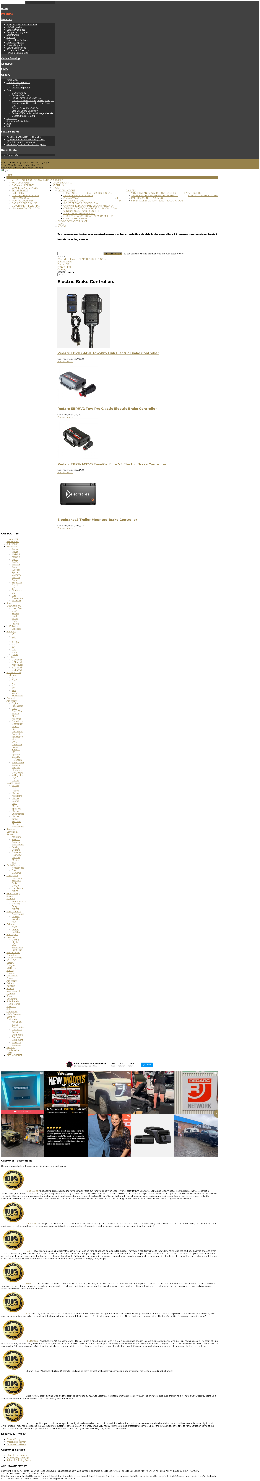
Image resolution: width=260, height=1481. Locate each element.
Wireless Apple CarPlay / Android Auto (17, 575)
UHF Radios (12, 626)
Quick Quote (9, 149)
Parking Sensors (16, 848)
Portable (16, 932)
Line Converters (17, 730)
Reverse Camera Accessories (18, 842)
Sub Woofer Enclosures (17, 693)
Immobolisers (19, 901)
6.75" (14, 647)
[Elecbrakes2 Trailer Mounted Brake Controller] (77, 513)
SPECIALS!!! (12, 544)
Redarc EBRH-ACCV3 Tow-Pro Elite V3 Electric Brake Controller (111, 464)
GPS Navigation (17, 596)
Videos (9, 126)
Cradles (16, 916)
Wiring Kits (17, 775)
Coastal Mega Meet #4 (23, 116)
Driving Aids (12, 875)
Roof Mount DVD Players (15, 620)
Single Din (17, 582)
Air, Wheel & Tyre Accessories (18, 1024)
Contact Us (12, 155)
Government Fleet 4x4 (17, 50)
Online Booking (10, 58)
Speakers (11, 631)
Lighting (10, 937)
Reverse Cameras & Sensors (11, 832)
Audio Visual (15, 550)
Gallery (5, 74)
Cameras (16, 852)
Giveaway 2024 (19, 93)
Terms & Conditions (16, 1444)
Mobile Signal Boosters (13, 1005)
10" (13, 685)
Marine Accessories (18, 825)
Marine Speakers (16, 807)
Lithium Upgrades (15, 42)
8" (13, 683)
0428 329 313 (8, 160)
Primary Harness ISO (16, 749)
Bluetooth (17, 590)
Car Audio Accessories (12, 699)
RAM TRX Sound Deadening (20, 142)
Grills (14, 708)
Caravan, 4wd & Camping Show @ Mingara (33, 100)
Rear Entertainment (13, 604)
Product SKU (63, 264)
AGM (14, 927)
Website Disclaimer (16, 1442)
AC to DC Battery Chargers (11, 963)
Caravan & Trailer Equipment (17, 1032)
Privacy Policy (13, 1439)
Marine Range (13, 783)
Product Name (64, 261)
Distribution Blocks (17, 725)
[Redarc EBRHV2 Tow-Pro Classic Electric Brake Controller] (77, 402)
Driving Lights (15, 941)
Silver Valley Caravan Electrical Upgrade (26, 144)
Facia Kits (17, 734)
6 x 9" (14, 652)
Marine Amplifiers (17, 794)
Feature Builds (10, 131)
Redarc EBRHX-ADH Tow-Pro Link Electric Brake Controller (108, 353)
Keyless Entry (16, 905)
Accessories (18, 868)
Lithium (15, 929)
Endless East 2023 (21, 95)
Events (9, 90)
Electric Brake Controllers (13, 953)
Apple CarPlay (16, 560)
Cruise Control (15, 884)
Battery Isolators (10, 984)
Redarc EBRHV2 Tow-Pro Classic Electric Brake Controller (107, 409)
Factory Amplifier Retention (17, 757)
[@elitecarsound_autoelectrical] (69, 1064)
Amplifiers (11, 657)
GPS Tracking (13, 893)
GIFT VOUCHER (14, 1055)
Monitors (16, 837)
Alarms (15, 909)
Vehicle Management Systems (13, 991)
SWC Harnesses (17, 743)
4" (13, 634)
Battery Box (12, 934)
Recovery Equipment (17, 1038)
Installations (12, 80)
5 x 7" (14, 644)
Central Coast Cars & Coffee (26, 108)
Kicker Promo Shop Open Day (27, 98)
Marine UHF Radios (15, 788)
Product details (65, 361)
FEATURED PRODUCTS (12, 540)
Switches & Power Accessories (12, 978)
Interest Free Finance (16, 1455)
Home (4, 8)
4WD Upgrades (14, 27)
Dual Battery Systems (17, 40)
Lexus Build (17, 85)
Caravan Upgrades (15, 30)
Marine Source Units (15, 801)
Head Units (11, 546)
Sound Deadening (11, 997)
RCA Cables (15, 779)
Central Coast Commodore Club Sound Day (90, 208)
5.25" (14, 639)
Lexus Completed (21, 87)
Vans (8, 123)
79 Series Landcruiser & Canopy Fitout (25, 139)
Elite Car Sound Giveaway (25, 111)
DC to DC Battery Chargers (11, 970)
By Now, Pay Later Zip (17, 1457)
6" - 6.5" (15, 641)
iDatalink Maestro (16, 555)
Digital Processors (17, 704)
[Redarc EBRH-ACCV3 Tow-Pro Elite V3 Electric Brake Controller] (77, 458)
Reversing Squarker (17, 879)
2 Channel (17, 659)
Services (6, 19)
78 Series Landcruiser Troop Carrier (23, 137)
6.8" (14, 649)
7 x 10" (15, 654)
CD (13, 593)
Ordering (61, 269)
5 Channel (17, 667)
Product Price (64, 267)
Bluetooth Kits (13, 911)
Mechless (16, 600)
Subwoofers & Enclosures (13, 673)
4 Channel (17, 662)
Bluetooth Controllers (17, 771)
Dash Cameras (13, 865)
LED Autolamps (17, 946)
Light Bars (17, 950)
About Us (7, 63)
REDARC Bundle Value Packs (13, 1050)
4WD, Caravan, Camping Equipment (13, 1017)
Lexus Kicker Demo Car (18, 82)
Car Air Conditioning (16, 48)
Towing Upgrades (15, 45)
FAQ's (4, 69)
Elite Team (11, 118)
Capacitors (17, 721)
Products (7, 13)
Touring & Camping (16, 1043)
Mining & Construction (17, 53)
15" (13, 677)
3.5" (13, 636)
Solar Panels (12, 35)
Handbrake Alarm (17, 889)
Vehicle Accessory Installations (21, 24)
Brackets (16, 629)
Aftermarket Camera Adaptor (18, 765)
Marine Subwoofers (18, 812)
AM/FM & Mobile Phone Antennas (17, 715)
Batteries (10, 37)
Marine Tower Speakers (16, 819)
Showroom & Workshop (18, 121)
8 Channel (17, 670)
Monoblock (17, 665)
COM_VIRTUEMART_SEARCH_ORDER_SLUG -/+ (82, 259)
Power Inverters (14, 957)
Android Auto (16, 566)
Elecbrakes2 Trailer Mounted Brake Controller (97, 520)
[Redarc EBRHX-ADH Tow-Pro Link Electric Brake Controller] (83, 347)
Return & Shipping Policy (18, 1460)
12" (13, 688)
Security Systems (10, 897)
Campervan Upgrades (17, 32)
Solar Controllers (11, 1010)
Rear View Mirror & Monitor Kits (17, 859)
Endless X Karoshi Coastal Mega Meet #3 (32, 113)
